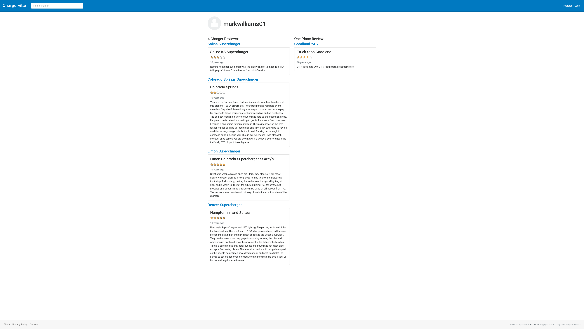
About (7, 324)
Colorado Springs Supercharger (233, 79)
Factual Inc (534, 325)
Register (567, 5)
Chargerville (14, 5)
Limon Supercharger (224, 151)
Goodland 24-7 (306, 44)
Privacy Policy (20, 324)
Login (577, 5)
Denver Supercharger (225, 205)
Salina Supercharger (224, 44)
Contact (34, 324)
